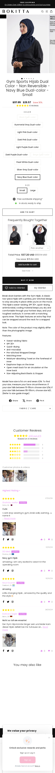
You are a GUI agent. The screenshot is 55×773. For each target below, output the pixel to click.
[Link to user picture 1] (9, 529)
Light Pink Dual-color (27, 132)
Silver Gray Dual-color (27, 169)
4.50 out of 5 (35, 435)
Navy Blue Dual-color (27, 177)
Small (22, 190)
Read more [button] (10, 518)
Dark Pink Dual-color (27, 139)
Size (27, 185)
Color (27, 112)
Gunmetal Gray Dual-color (27, 124)
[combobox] (40, 248)
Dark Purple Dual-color (17, 154)
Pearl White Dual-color (27, 162)
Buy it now (27, 280)
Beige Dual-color (41, 154)
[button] (22, 105)
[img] (8, 498)
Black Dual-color (27, 117)
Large (33, 190)
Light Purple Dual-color (27, 147)
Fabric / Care (27, 408)
